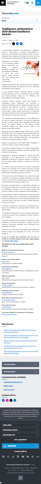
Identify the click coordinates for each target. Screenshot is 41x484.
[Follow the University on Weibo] (32, 457)
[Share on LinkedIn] (21, 43)
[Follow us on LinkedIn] (14, 400)
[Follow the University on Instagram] (8, 457)
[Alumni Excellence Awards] (29, 79)
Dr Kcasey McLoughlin (8, 300)
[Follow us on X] (11, 400)
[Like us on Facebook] (3, 400)
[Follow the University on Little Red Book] (37, 457)
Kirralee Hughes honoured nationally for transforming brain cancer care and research (20, 347)
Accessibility (33, 468)
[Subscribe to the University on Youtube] (22, 457)
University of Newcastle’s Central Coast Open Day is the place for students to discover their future (21, 336)
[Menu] (38, 3)
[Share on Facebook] (17, 43)
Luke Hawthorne (7, 307)
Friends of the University (9, 314)
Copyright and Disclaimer (17, 468)
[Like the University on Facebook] (3, 457)
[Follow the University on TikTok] (13, 457)
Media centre (8, 386)
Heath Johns (6, 261)
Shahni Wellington (7, 292)
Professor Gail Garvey (8, 252)
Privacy (27, 468)
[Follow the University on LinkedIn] (17, 457)
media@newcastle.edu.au (13, 382)
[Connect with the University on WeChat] (27, 457)
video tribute (14, 241)
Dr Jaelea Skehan (7, 285)
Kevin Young (5, 278)
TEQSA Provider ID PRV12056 (15, 473)
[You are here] (25, 19)
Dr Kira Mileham (7, 269)
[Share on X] (13, 43)
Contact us (7, 468)
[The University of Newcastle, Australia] (12, 3)
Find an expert (9, 390)
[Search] (32, 3)
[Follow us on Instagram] (7, 400)
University (10, 13)
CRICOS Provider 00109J (26, 470)
